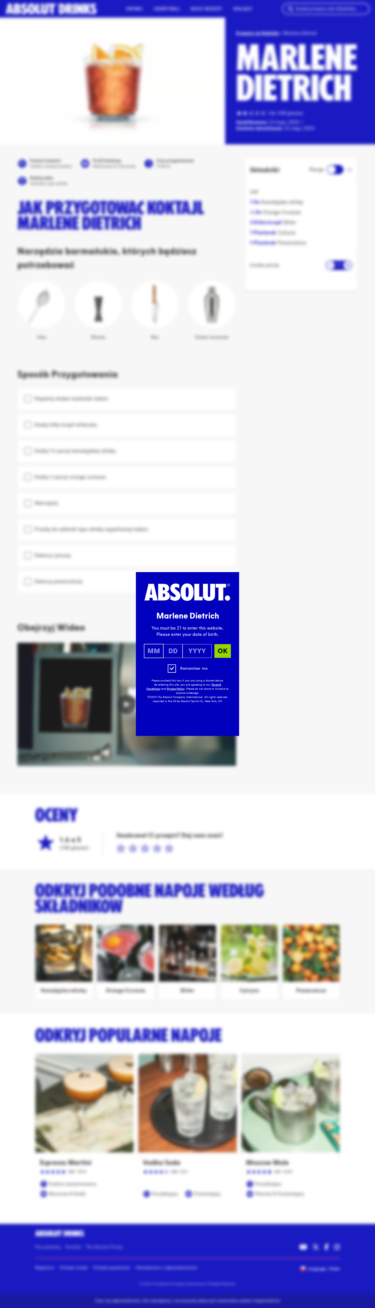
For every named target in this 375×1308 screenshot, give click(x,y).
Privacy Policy (175, 689)
